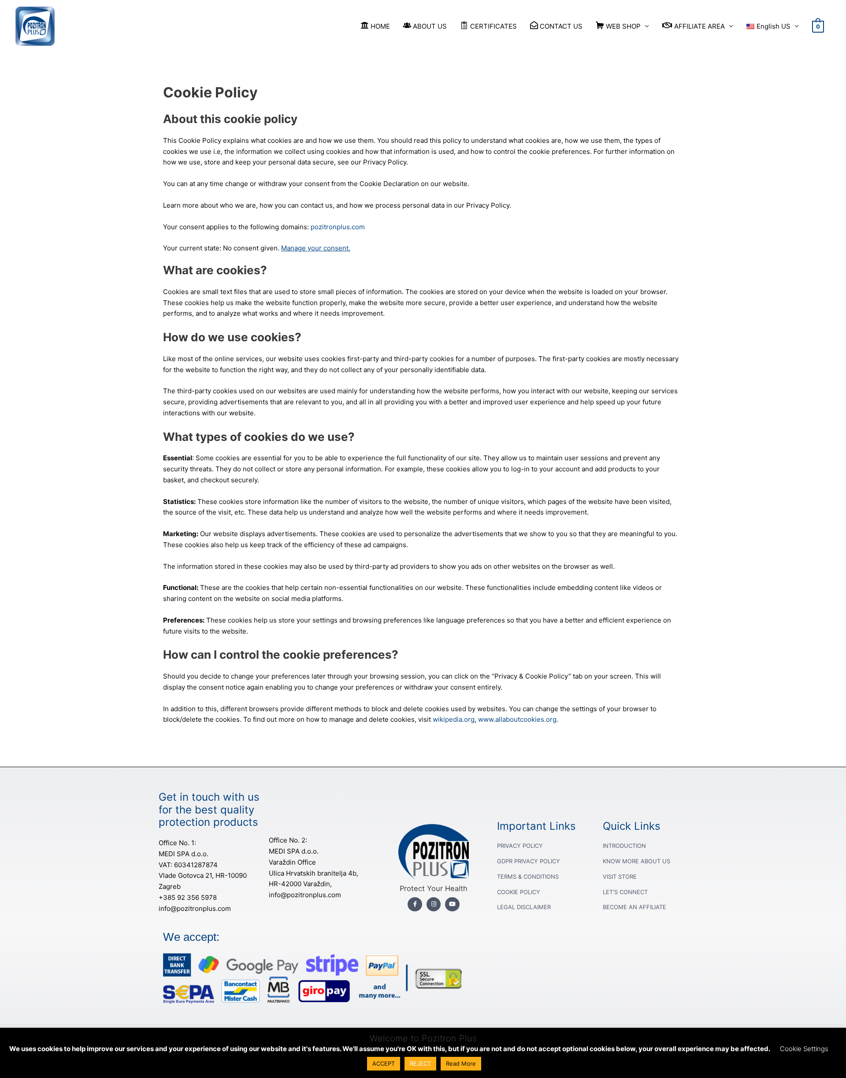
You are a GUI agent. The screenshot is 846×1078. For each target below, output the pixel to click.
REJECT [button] (420, 1063)
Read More (461, 1063)
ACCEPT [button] (383, 1063)
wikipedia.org (454, 719)
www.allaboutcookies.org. (518, 719)
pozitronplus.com (338, 227)
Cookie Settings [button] (804, 1048)
